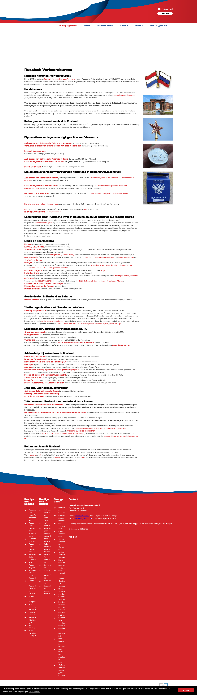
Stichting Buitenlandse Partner (64, 612)
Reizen (87, 26)
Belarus (139, 26)
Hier (26, 209)
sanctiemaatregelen (43, 223)
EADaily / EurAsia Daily (34, 247)
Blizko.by (47, 580)
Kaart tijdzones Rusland (62, 534)
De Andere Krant (31, 273)
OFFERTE (165, 14)
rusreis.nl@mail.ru (82, 516)
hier (85, 209)
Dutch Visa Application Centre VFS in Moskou (44, 404)
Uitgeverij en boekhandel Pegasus (39, 286)
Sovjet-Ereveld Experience (52, 321)
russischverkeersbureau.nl (124, 95)
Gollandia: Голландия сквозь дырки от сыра (62, 670)
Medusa (28, 244)
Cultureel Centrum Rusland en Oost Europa (43, 283)
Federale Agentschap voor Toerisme (59, 79)
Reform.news (49, 565)
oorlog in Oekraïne (126, 257)
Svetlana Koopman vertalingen (63, 597)
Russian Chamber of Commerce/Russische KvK (45, 375)
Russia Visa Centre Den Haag (32, 528)
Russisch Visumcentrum (35, 151)
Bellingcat (28, 262)
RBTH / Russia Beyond (32, 565)
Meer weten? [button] (34, 691)
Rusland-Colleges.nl (33, 270)
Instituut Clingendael (44, 281)
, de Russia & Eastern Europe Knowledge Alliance (101, 281)
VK (40, 455)
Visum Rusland (105, 26)
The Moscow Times (32, 249)
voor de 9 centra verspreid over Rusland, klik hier (108, 193)
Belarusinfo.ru (49, 528)
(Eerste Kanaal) (62, 254)
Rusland (123, 26)
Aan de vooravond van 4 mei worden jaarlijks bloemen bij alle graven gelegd (89, 324)
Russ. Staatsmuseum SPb (65, 526)
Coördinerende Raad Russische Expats (41, 391)
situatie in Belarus (34, 260)
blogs (103, 270)
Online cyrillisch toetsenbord (63, 555)
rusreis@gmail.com (83, 518)
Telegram (31, 455)
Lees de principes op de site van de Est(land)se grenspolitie (100, 428)
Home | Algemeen (68, 26)
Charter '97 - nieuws (47, 573)
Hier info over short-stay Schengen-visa (41, 204)
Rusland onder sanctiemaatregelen (100, 257)
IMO (82, 457)
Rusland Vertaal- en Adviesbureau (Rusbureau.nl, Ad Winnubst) (64, 578)
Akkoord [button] (186, 690)
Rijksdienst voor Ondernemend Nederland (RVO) (45, 362)
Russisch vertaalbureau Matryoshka (64, 604)
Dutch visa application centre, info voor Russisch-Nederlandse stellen (55, 412)
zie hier (57, 457)
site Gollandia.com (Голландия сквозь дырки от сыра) (63, 433)
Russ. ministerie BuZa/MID (33, 633)
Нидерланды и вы (54, 212)
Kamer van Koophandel (34, 356)
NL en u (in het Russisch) (35, 212)
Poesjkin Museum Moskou (62, 518)
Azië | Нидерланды (159, 26)
